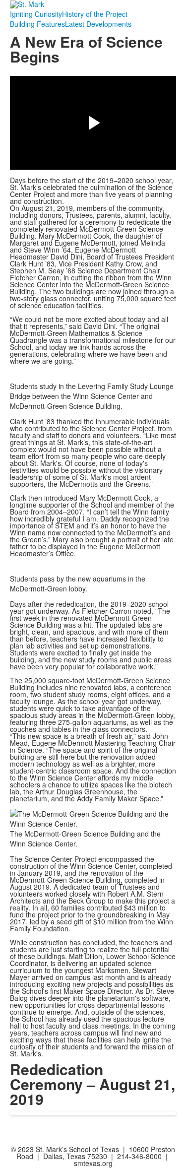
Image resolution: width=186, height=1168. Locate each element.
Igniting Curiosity (36, 14)
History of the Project (94, 14)
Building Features (37, 24)
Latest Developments (98, 24)
